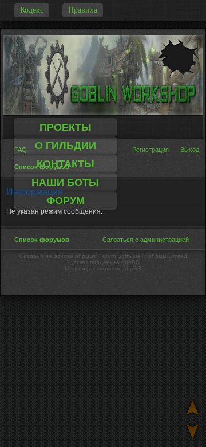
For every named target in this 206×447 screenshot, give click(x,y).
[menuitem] (186, 149)
